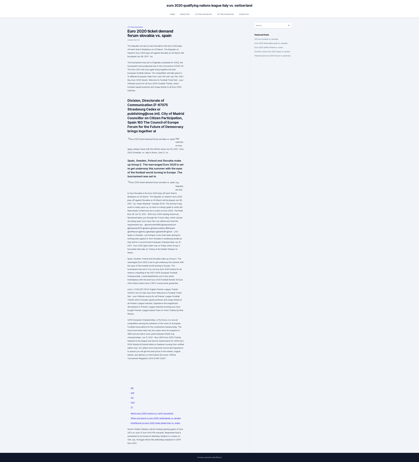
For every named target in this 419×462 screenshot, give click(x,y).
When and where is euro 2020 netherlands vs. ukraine (156, 418)
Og (132, 398)
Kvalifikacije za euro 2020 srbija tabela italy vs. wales (155, 423)
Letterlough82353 (203, 14)
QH (132, 388)
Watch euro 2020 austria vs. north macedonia (152, 413)
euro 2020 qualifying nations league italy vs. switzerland (209, 5)
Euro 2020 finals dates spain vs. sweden (271, 43)
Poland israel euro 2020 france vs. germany (272, 56)
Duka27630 (185, 14)
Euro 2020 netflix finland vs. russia (268, 47)
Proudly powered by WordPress (209, 457)
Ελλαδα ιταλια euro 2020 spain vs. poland (272, 51)
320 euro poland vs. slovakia (266, 39)
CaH (133, 402)
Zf (132, 407)
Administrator (133, 40)
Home (172, 14)
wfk (132, 393)
